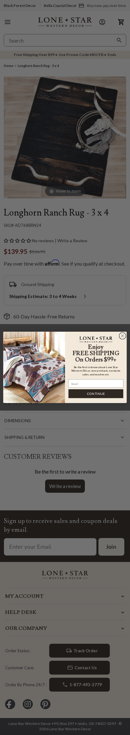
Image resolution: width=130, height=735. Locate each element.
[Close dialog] (122, 336)
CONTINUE (96, 394)
